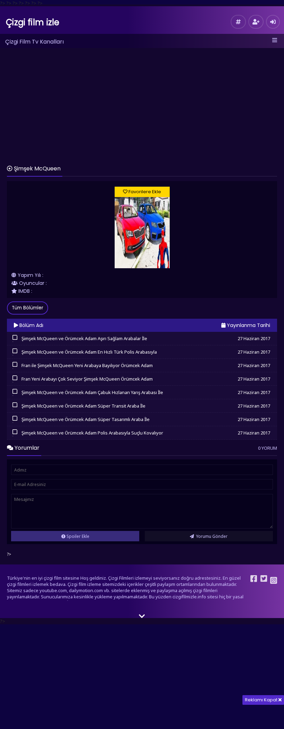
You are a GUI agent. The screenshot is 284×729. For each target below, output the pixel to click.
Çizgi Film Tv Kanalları (34, 42)
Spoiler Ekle (77, 536)
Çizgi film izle (33, 22)
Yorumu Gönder (211, 536)
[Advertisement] (142, 103)
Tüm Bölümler (27, 308)
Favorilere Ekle (144, 191)
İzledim (14, 341)
